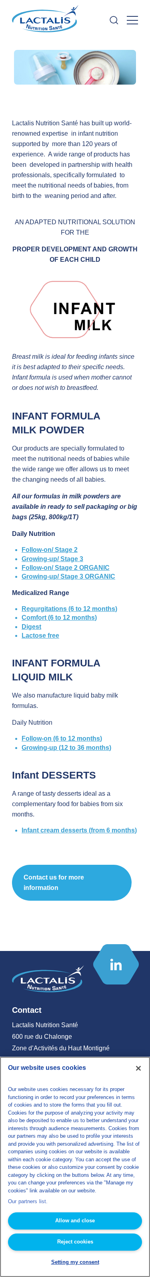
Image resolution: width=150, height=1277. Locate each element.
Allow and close (75, 1221)
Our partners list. (28, 1201)
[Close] (138, 1068)
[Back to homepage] (46, 20)
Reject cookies (75, 1242)
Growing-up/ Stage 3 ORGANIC (68, 576)
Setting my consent (75, 1262)
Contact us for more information (54, 882)
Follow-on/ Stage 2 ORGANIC (66, 567)
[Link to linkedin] (116, 964)
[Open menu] (132, 20)
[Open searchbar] (114, 20)
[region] (75, 1167)
